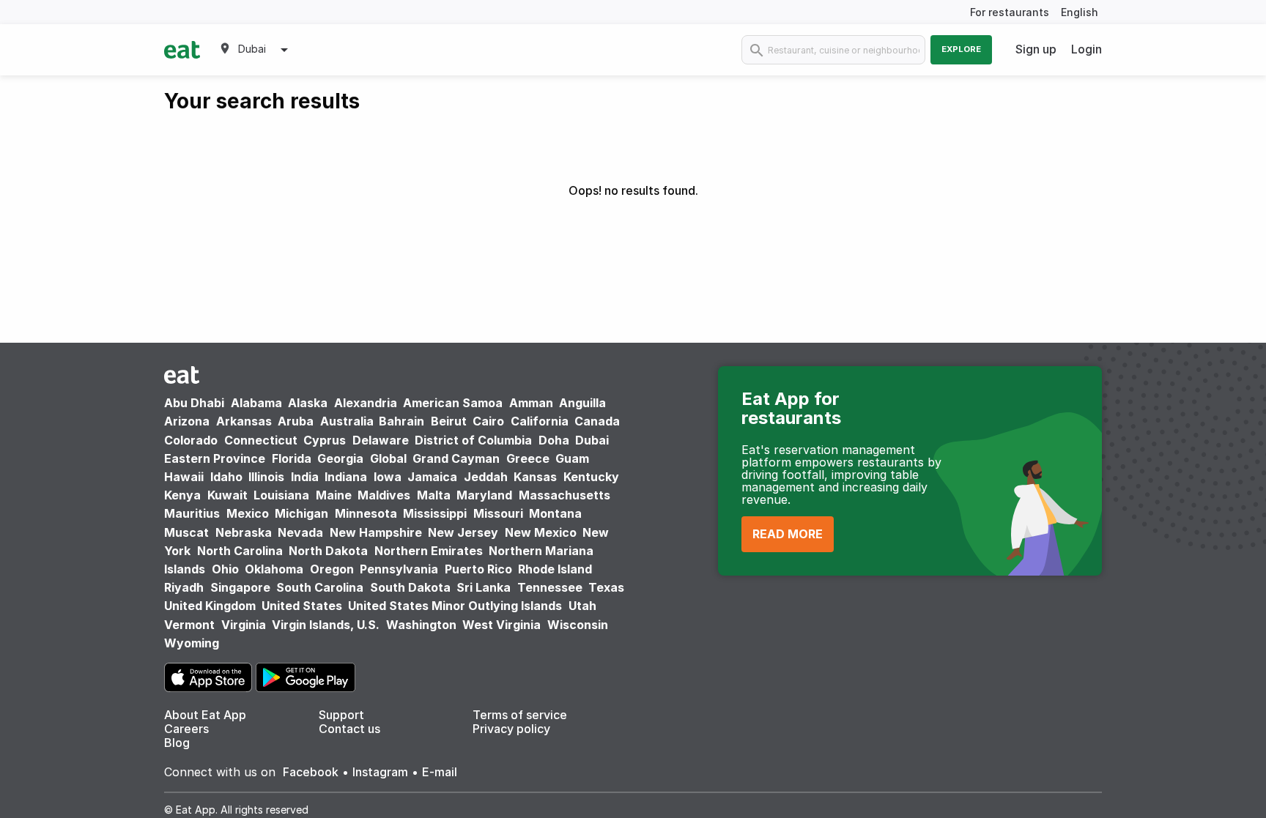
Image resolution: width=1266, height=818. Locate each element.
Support (341, 714)
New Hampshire (376, 532)
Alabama (256, 402)
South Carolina (319, 587)
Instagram (380, 772)
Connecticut (260, 440)
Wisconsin (577, 624)
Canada (597, 421)
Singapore (240, 587)
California (540, 421)
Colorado (191, 440)
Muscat (186, 532)
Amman (531, 402)
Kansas (535, 476)
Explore (961, 49)
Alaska (307, 402)
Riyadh (184, 587)
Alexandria (365, 402)
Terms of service (520, 714)
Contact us (349, 728)
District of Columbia (473, 440)
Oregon (332, 569)
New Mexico (541, 532)
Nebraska (243, 532)
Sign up (1035, 49)
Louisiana (281, 495)
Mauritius (192, 513)
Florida (291, 458)
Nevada (300, 532)
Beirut (449, 421)
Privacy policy (511, 728)
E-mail (439, 772)
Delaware (380, 440)
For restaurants (1009, 12)
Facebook (310, 772)
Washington (421, 624)
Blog (177, 742)
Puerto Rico (478, 569)
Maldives (384, 495)
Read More (787, 534)
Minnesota (366, 513)
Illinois (266, 476)
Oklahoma (274, 569)
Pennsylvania (399, 569)
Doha (553, 440)
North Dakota (328, 550)
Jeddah (486, 476)
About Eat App (205, 714)
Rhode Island (555, 569)
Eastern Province (214, 458)
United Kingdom (211, 605)
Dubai (592, 440)
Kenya (182, 495)
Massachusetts (564, 495)
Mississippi (435, 513)
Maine (334, 495)
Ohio (225, 569)
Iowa (387, 476)
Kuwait (227, 495)
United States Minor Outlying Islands (455, 605)
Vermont (189, 624)
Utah (582, 605)
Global (388, 458)
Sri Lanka (483, 587)
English (1079, 12)
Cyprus (324, 440)
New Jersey (463, 532)
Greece (527, 458)
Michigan (301, 513)
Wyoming (191, 643)
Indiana (346, 476)
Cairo (488, 421)
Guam (572, 458)
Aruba (296, 421)
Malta (434, 495)
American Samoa (453, 402)
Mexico (247, 513)
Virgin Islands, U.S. (326, 624)
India (305, 476)
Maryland (484, 495)
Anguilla (582, 402)
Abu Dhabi (194, 402)
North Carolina (240, 550)
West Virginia (501, 624)
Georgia (340, 458)
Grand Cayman (456, 458)
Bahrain (401, 421)
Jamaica (432, 476)
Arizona (187, 421)
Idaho (226, 476)
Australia (348, 421)
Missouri (498, 513)
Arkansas (244, 421)
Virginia (243, 624)
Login (1086, 49)
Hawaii (184, 476)
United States (302, 605)
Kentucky (591, 476)
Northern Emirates (428, 550)
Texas (606, 587)
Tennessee (549, 587)
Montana (555, 513)
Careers (186, 728)
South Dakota (410, 587)
